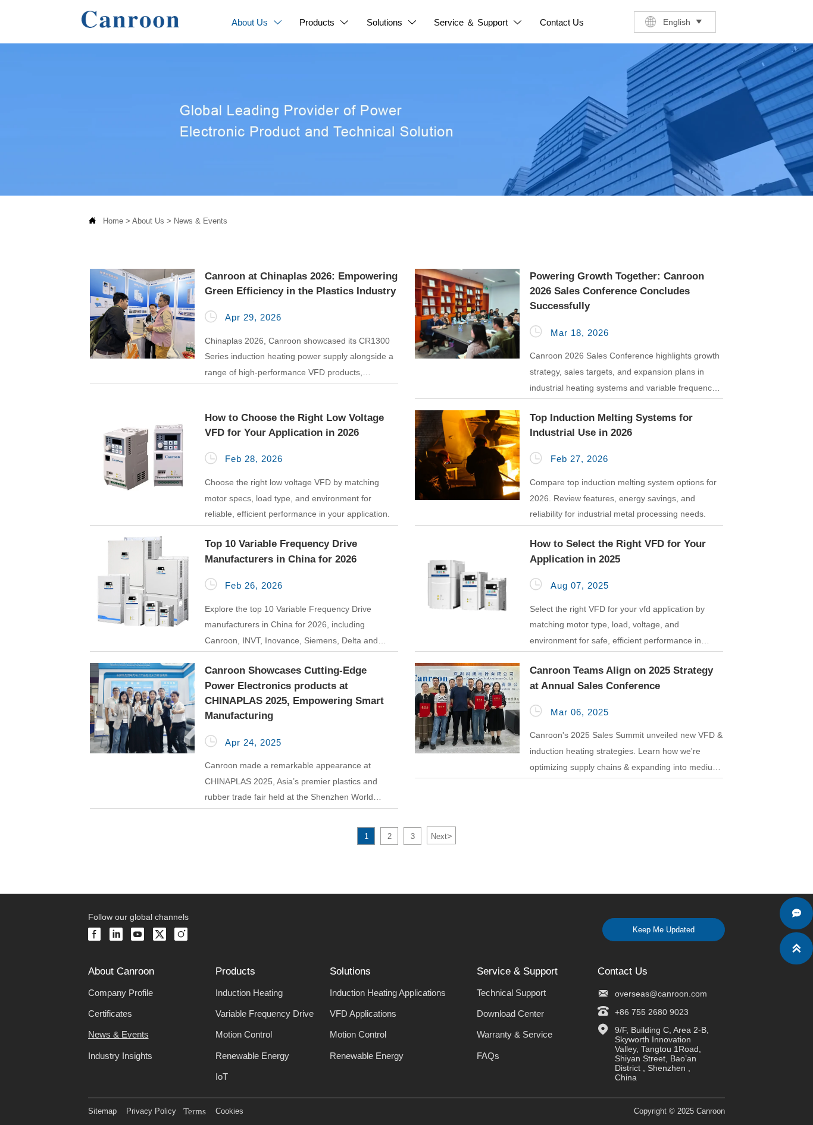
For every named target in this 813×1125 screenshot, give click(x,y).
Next (441, 836)
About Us (148, 220)
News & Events (200, 220)
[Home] (130, 19)
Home (113, 220)
